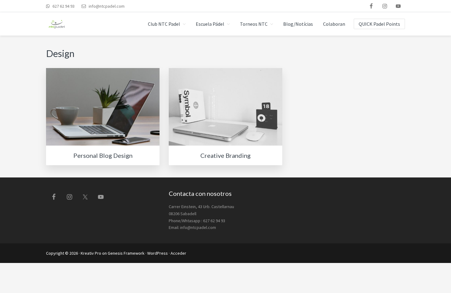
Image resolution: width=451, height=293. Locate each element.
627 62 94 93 (63, 6)
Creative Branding (225, 155)
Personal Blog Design (103, 155)
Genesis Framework (126, 253)
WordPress (157, 253)
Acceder (178, 253)
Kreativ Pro (91, 253)
